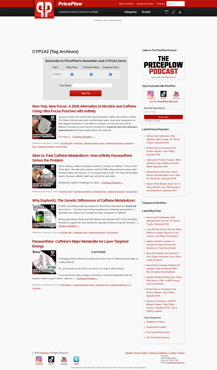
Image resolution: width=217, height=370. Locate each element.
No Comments (61, 147)
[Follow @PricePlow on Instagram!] (167, 12)
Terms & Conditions (158, 353)
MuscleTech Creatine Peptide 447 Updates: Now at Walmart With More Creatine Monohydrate (163, 268)
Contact (172, 353)
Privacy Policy (141, 353)
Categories (131, 12)
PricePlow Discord (168, 101)
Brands (146, 12)
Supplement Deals (145, 3)
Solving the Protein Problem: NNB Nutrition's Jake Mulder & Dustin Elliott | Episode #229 (163, 163)
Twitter (76, 359)
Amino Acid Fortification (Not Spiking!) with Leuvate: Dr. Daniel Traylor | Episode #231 (163, 139)
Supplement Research (46, 147)
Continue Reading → (83, 136)
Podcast (160, 3)
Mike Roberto (66, 285)
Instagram (150, 94)
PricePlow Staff (66, 143)
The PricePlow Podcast (158, 337)
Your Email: (65, 85)
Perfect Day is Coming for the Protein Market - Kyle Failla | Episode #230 (161, 151)
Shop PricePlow (126, 3)
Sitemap (129, 353)
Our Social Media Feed (158, 332)
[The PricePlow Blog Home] (44, 9)
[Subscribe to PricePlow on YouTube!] (180, 12)
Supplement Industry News (94, 143)
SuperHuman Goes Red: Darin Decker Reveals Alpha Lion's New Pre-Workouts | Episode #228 (163, 175)
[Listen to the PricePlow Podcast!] (163, 74)
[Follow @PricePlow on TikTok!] (173, 12)
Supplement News (100, 191)
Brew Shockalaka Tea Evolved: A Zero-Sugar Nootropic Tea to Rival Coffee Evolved (163, 256)
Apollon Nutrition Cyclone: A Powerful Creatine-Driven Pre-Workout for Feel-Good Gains (161, 244)
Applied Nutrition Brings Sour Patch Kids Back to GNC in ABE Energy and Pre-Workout (164, 280)
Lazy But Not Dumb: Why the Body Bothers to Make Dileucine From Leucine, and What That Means (163, 232)
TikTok (163, 94)
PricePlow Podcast (168, 77)
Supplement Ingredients (115, 143)
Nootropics (79, 143)
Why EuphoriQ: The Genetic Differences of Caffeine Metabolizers (83, 200)
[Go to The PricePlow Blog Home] (57, 3)
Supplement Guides (156, 327)
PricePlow (44, 353)
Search (181, 353)
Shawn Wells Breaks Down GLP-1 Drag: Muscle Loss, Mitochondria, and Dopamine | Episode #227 (163, 187)
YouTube (176, 94)
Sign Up (85, 93)
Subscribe (164, 117)
